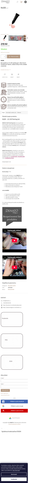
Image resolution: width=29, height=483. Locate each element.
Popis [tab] (3, 112)
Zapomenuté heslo (5, 395)
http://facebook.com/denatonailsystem (12, 305)
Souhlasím (14, 479)
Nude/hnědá (11, 289)
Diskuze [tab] (19, 112)
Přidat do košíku (14, 56)
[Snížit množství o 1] (6, 57)
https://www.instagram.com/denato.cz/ (12, 307)
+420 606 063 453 (7, 303)
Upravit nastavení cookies (14, 424)
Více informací (16, 470)
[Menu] (25, 1)
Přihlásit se (5, 390)
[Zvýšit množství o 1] (6, 56)
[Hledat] (17, 1)
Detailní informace (5, 70)
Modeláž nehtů (12, 286)
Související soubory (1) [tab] (11, 112)
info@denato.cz (6, 301)
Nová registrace (4, 393)
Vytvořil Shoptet (16, 418)
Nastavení (14, 474)
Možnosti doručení (5, 52)
